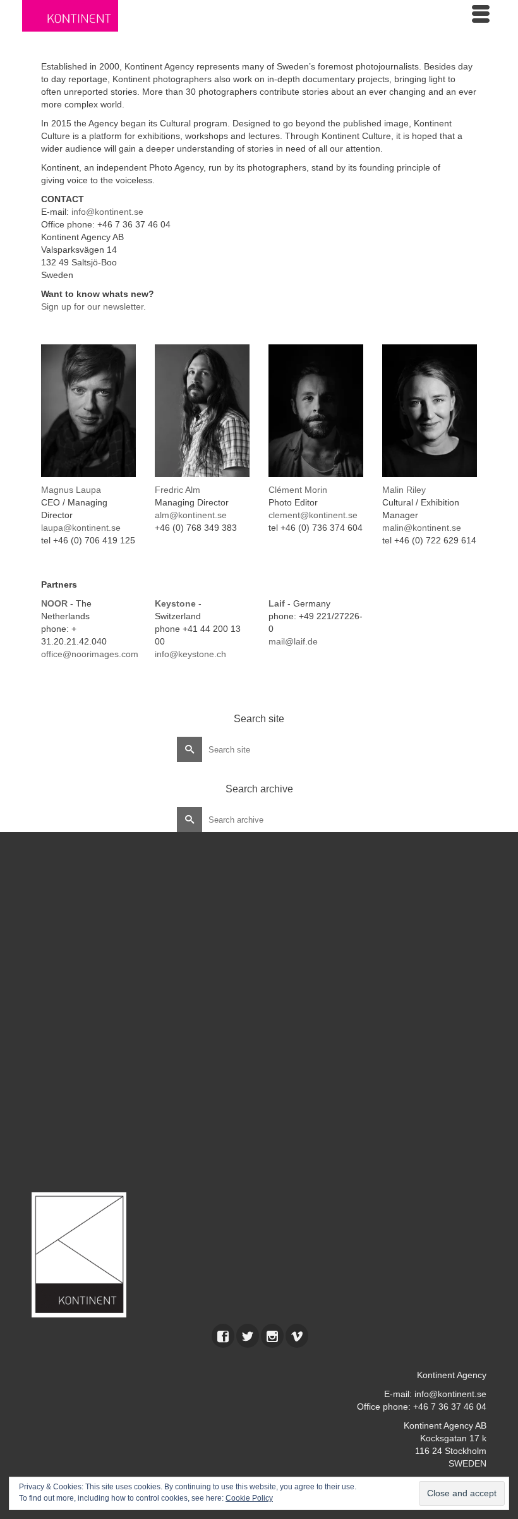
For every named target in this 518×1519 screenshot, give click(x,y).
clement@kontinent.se (313, 515)
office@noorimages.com (89, 654)
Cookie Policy (249, 1498)
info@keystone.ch (190, 654)
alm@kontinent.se (191, 515)
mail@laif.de (293, 641)
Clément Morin (297, 490)
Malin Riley (404, 490)
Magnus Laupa (71, 490)
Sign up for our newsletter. (93, 306)
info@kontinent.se (107, 212)
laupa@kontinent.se (81, 528)
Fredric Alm (177, 490)
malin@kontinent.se (421, 528)
